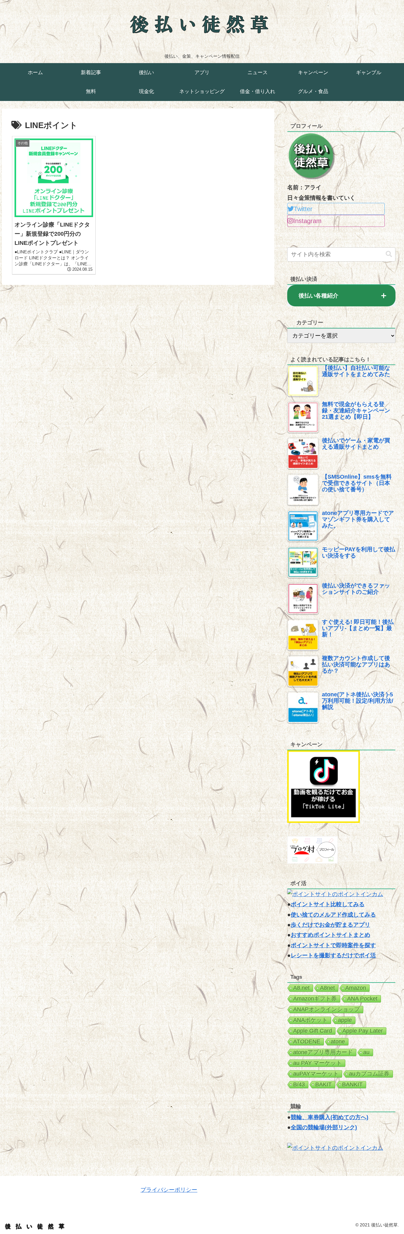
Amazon (355, 988)
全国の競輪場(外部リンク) (324, 1127)
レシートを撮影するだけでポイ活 (333, 955)
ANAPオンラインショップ (326, 1009)
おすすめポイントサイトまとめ (330, 935)
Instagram (307, 220)
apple (345, 1020)
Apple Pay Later (362, 1031)
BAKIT (323, 1084)
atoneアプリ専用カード (323, 1052)
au (366, 1052)
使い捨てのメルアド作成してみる (333, 915)
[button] (389, 254)
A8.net (301, 988)
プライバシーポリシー (168, 1190)
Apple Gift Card (312, 1031)
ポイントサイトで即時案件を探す (333, 945)
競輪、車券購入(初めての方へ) (329, 1117)
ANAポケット (310, 1020)
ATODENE (306, 1041)
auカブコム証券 (369, 1074)
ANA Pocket (362, 998)
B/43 (299, 1084)
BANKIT (352, 1084)
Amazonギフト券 (315, 998)
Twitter (303, 208)
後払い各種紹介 (318, 295)
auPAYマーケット (316, 1074)
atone (338, 1041)
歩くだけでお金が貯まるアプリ (330, 925)
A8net (327, 988)
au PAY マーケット (317, 1063)
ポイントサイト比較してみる (328, 904)
